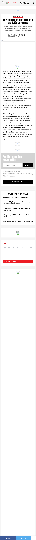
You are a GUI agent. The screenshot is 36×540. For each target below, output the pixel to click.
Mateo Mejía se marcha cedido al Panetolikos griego (18, 221)
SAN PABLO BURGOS (25, 174)
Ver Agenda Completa (10, 261)
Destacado (17, 172)
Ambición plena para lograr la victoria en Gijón (16, 197)
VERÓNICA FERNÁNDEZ (18, 35)
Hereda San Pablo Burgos (11, 174)
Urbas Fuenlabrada (9, 176)
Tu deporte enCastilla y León (24, 3)
